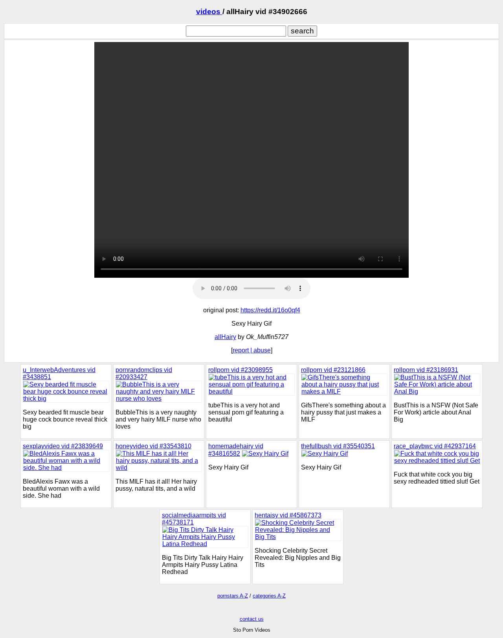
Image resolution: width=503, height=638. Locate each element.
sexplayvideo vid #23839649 (63, 446)
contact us (252, 619)
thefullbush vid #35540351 (338, 446)
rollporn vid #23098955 (240, 370)
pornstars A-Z (232, 596)
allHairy (225, 337)
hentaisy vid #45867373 (288, 515)
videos (209, 11)
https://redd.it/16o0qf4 (270, 310)
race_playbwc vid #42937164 (435, 446)
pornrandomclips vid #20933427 (144, 373)
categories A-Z (269, 596)
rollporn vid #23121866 (333, 370)
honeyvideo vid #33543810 (153, 446)
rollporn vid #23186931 (426, 370)
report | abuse (252, 350)
